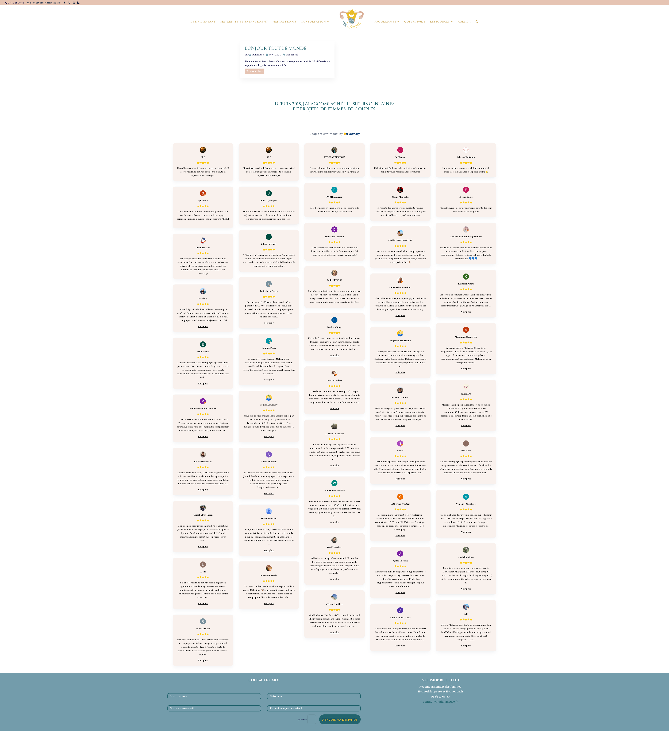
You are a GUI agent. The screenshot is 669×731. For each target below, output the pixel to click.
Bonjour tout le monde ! (277, 48)
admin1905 (258, 54)
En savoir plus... (255, 71)
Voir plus (466, 311)
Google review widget (324, 134)
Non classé (292, 54)
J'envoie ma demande (339, 719)
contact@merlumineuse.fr (440, 701)
